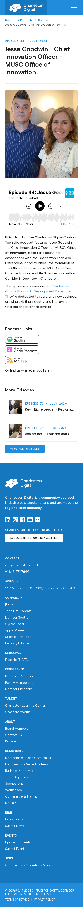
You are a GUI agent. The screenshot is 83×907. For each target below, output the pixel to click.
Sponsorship (14, 783)
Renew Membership (19, 682)
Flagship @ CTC (16, 659)
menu (74, 7)
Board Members (16, 728)
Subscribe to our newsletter (34, 538)
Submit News (14, 826)
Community (14, 598)
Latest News (14, 819)
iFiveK (9, 604)
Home (9, 20)
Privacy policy (44, 899)
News (9, 812)
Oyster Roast (14, 624)
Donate (10, 741)
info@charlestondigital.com (25, 565)
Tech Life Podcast (18, 611)
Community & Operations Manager (30, 865)
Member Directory (18, 689)
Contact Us (13, 735)
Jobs (9, 858)
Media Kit (12, 803)
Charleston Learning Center (25, 705)
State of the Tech (18, 637)
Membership (14, 669)
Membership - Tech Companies (28, 758)
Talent (11, 698)
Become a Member (19, 676)
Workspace (14, 653)
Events (11, 835)
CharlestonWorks (17, 712)
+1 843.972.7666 (17, 571)
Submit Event (14, 848)
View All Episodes (25, 449)
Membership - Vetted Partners (26, 764)
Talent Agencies (16, 777)
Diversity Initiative (17, 643)
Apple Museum (16, 630)
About (10, 721)
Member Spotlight (18, 617)
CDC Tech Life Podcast (34, 20)
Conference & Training (21, 796)
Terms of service (17, 899)
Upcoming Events (18, 842)
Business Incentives (19, 770)
